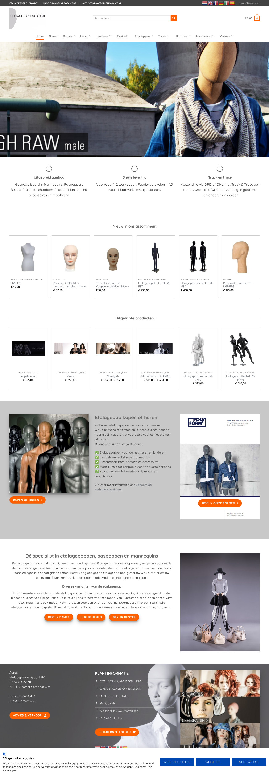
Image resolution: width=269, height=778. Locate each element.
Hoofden (182, 36)
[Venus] (71, 348)
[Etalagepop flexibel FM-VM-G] (198, 348)
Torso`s (163, 36)
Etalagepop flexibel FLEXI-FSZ (154, 284)
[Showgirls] (113, 348)
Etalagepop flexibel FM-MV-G (240, 377)
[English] (210, 2)
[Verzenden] (174, 18)
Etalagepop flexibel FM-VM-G (198, 377)
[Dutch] (205, 2)
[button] (249, 3)
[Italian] (226, 2)
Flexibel (122, 36)
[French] (216, 2)
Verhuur (225, 36)
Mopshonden (28, 376)
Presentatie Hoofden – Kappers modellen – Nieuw (69, 284)
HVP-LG (16, 283)
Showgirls (113, 376)
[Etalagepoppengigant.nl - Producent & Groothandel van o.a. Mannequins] (30, 18)
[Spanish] (232, 2)
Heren (84, 36)
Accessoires (203, 36)
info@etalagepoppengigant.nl (102, 3)
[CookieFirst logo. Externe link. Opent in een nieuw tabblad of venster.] (4, 754)
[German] (221, 2)
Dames (67, 36)
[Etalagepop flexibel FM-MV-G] (241, 348)
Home (40, 36)
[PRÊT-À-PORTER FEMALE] (156, 348)
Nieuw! (53, 36)
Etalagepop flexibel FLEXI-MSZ (197, 284)
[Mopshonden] (28, 348)
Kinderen (103, 36)
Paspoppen (142, 36)
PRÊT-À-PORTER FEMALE (155, 376)
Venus (70, 376)
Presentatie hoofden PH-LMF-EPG (238, 284)
